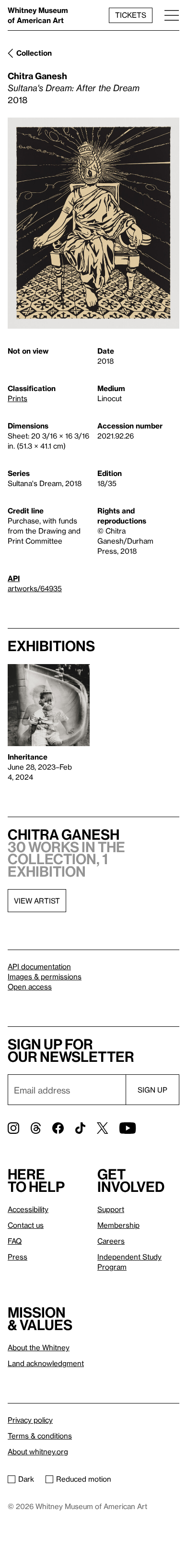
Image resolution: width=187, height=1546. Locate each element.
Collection (34, 52)
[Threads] (36, 1128)
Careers (111, 1241)
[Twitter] (102, 1128)
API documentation (39, 966)
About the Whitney (39, 1347)
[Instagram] (13, 1128)
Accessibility (28, 1209)
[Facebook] (58, 1128)
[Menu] (171, 15)
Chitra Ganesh (37, 76)
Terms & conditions (40, 1435)
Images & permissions (45, 976)
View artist (37, 900)
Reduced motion (83, 1479)
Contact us (26, 1225)
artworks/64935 (35, 588)
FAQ (15, 1241)
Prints (17, 398)
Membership (118, 1225)
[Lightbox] (93, 223)
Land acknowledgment (46, 1363)
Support (110, 1209)
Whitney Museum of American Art (38, 15)
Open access (30, 986)
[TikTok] (80, 1128)
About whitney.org (38, 1451)
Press (17, 1256)
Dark (26, 1479)
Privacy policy (30, 1419)
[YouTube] (127, 1128)
